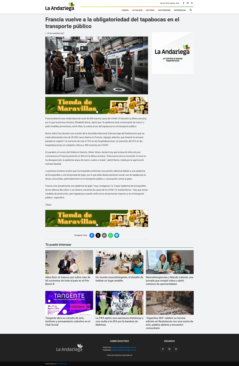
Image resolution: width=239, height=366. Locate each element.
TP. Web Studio (62, 364)
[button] (191, 10)
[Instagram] (188, 3)
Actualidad (137, 10)
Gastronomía (164, 10)
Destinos (150, 10)
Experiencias (180, 10)
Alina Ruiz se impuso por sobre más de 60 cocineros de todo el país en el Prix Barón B (67, 281)
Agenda (125, 10)
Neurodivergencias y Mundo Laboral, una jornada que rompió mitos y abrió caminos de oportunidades (169, 281)
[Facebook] (183, 3)
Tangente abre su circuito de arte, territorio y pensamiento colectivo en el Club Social (67, 321)
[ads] (96, 105)
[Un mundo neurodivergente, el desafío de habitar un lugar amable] (119, 262)
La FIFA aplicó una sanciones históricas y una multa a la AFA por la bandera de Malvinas (119, 321)
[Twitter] (192, 3)
